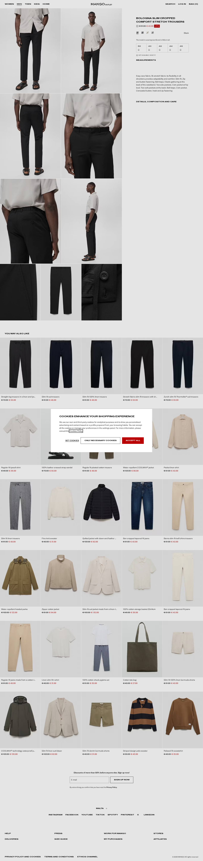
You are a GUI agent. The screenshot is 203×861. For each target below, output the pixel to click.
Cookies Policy (76, 431)
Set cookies (72, 440)
